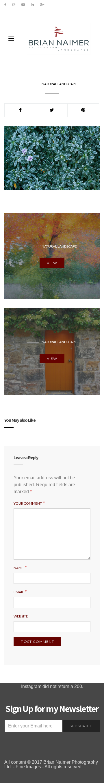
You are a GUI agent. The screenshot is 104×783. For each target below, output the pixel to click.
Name (19, 568)
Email (19, 592)
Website (21, 616)
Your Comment (28, 503)
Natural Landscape (59, 84)
